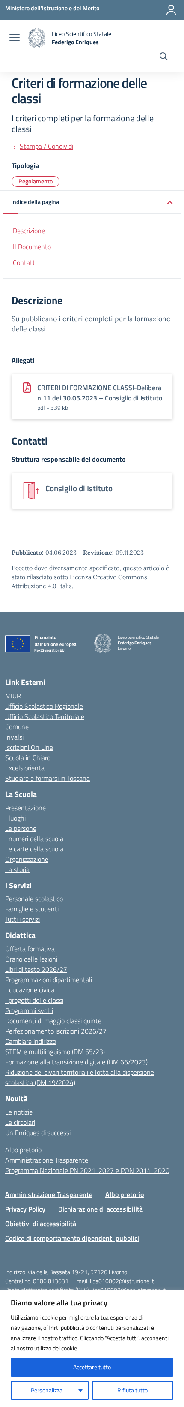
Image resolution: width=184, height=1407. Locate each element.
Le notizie (19, 1112)
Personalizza (46, 1390)
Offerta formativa (30, 949)
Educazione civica (29, 990)
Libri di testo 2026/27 (36, 969)
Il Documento (32, 246)
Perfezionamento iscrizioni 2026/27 (56, 1031)
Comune (17, 727)
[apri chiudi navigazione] (14, 38)
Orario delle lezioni (31, 959)
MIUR (13, 696)
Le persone (20, 828)
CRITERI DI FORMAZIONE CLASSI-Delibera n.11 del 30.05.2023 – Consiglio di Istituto (99, 392)
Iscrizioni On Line (29, 747)
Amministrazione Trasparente (46, 1160)
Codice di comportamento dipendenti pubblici (72, 1238)
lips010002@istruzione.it (122, 1280)
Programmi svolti (29, 1010)
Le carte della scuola (34, 849)
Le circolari (20, 1122)
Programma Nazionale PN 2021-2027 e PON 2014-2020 (87, 1170)
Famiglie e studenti (32, 909)
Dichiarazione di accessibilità (100, 1209)
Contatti (24, 262)
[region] (92, 1348)
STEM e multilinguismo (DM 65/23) (55, 1051)
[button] (92, 202)
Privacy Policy (25, 1209)
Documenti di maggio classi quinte (53, 1021)
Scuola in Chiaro (27, 757)
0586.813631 (50, 1280)
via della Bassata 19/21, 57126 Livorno (77, 1271)
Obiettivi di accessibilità (40, 1223)
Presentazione (25, 808)
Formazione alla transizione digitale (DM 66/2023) (76, 1062)
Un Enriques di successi (38, 1132)
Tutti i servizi (22, 919)
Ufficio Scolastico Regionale (44, 706)
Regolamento (35, 181)
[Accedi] (171, 9)
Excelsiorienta (25, 768)
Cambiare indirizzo (30, 1041)
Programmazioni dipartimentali (48, 979)
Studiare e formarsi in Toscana (47, 778)
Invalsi (14, 737)
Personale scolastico (34, 898)
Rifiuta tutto (132, 1390)
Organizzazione (26, 859)
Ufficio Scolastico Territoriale (44, 716)
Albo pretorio (23, 1150)
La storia (17, 869)
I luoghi (15, 818)
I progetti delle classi (34, 1000)
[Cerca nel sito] (163, 57)
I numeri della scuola (34, 838)
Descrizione (29, 230)
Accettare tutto (92, 1366)
